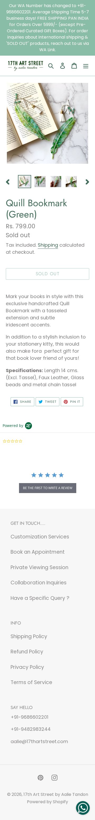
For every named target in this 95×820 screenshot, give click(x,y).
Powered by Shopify (47, 802)
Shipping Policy (29, 636)
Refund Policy (27, 651)
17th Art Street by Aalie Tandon (55, 794)
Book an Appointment (38, 552)
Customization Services (40, 536)
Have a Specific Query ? (40, 598)
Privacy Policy (27, 667)
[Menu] (86, 65)
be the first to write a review (47, 488)
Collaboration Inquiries (38, 582)
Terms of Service (31, 682)
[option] (24, 181)
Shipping (48, 245)
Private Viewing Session (39, 567)
